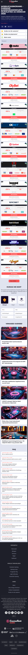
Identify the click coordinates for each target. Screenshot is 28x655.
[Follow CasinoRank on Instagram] (9, 612)
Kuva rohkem (13, 281)
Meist (13, 585)
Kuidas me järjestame (13, 590)
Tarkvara (14, 553)
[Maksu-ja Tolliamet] (7, 628)
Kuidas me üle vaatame (13, 592)
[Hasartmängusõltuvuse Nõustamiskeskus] (18, 628)
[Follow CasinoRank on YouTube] (15, 612)
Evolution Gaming (13, 567)
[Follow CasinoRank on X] (12, 612)
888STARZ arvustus (14, 178)
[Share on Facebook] (5, 27)
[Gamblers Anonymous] (23, 636)
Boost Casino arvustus (14, 196)
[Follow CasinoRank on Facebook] (6, 612)
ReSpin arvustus (14, 80)
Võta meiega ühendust (13, 587)
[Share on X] (2, 27)
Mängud (14, 551)
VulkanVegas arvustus (14, 275)
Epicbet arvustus (14, 217)
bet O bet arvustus (14, 236)
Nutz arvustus (14, 60)
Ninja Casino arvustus (14, 119)
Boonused (13, 549)
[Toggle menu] (2, 1)
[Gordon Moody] (13, 632)
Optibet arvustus (14, 158)
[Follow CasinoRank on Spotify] (18, 612)
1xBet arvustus (14, 139)
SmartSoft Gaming (13, 576)
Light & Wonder (14, 574)
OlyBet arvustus (14, 100)
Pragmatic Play (13, 571)
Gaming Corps (13, 569)
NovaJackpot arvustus (14, 256)
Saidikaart (13, 558)
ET (13, 616)
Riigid (13, 556)
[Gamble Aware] (11, 636)
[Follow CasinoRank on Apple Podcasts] (21, 612)
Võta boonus (14, 57)
